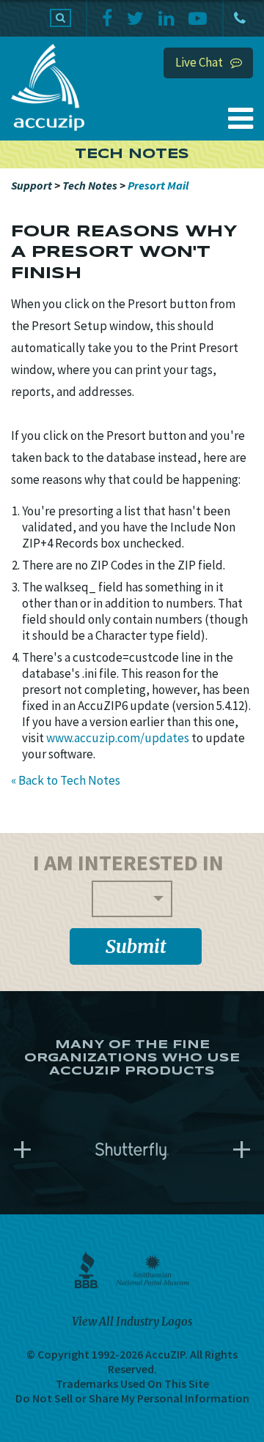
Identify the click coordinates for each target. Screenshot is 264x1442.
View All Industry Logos (132, 1322)
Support (31, 185)
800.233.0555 (238, 18)
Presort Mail (158, 185)
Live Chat (199, 62)
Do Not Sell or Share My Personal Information (132, 1398)
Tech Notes (89, 185)
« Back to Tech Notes (65, 780)
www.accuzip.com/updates (117, 738)
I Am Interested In (128, 862)
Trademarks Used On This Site (132, 1383)
